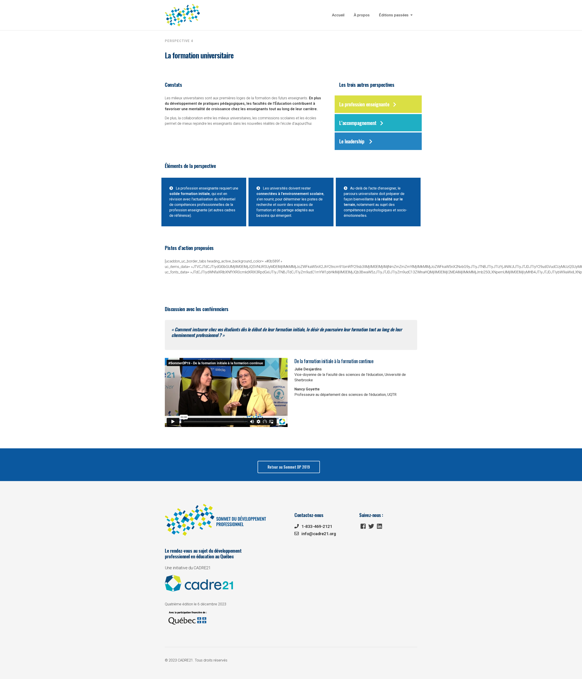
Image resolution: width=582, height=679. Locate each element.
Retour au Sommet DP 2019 (289, 467)
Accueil (338, 15)
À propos (362, 15)
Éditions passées (394, 15)
